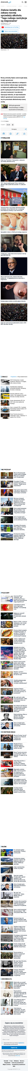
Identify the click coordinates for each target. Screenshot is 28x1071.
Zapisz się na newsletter (10, 31)
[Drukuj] (11, 134)
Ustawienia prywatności (18, 1064)
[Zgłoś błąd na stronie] (24, 134)
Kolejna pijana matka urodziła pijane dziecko (13, 301)
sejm (8, 124)
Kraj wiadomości (22, 376)
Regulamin (7, 1062)
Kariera (22, 1061)
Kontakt (6, 1061)
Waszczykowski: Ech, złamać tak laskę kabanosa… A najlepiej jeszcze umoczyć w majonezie (12, 278)
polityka (20, 6)
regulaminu (21, 1042)
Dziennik (2, 6)
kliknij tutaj (17, 1055)
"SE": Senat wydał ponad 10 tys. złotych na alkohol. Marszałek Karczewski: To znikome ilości (13, 184)
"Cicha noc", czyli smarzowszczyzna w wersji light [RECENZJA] (13, 254)
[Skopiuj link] (17, 134)
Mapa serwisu (7, 1064)
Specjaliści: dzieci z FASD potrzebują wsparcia (14, 232)
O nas (11, 1061)
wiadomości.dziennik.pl (11, 6)
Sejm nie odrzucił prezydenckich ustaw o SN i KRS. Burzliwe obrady (13, 323)
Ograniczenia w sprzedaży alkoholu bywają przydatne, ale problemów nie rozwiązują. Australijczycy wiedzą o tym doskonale (13, 209)
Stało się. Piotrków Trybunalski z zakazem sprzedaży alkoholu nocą (13, 160)
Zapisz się (14, 1047)
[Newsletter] (4, 134)
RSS (14, 1066)
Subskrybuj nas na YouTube (11, 27)
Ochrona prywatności (18, 1062)
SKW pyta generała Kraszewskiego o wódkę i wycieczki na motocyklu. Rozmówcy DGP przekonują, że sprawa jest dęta (17, 108)
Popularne (13, 376)
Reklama (16, 1061)
